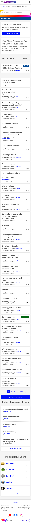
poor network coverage (10, 145)
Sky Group (4, 510)
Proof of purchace (9, 164)
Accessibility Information (24, 507)
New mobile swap (9, 424)
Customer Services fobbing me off (15, 409)
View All (15, 494)
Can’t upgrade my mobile (11, 308)
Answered (25, 317)
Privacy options (5, 505)
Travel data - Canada (9, 246)
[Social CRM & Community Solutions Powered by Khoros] (26, 520)
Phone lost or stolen (9, 298)
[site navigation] (2, 2)
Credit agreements (9, 155)
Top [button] (16, 502)
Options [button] (25, 58)
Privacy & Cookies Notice (7, 507)
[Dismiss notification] (29, 6)
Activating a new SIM (10, 123)
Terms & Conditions (25, 505)
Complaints (4, 508)
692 (21, 392)
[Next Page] (26, 391)
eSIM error (6, 114)
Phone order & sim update (12, 369)
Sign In (29, 2)
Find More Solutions (15, 448)
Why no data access (9, 349)
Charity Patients (8, 186)
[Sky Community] (10, 2)
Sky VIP (5, 289)
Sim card (5, 195)
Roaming (5, 225)
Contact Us (27, 508)
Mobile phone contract (10, 417)
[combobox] (14, 13)
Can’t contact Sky (8, 317)
